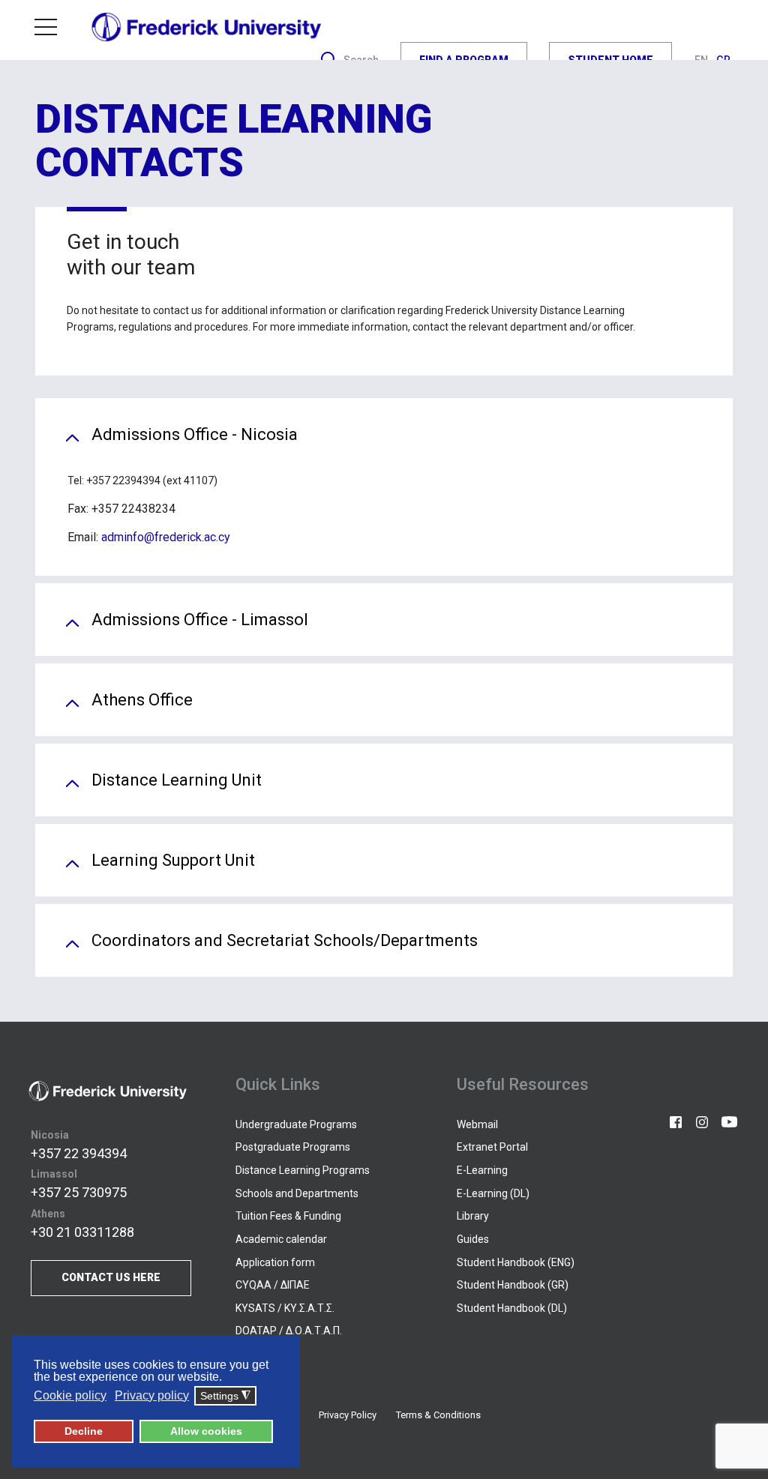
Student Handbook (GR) (512, 1285)
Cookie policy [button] (70, 1395)
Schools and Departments (297, 1193)
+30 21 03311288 (82, 1232)
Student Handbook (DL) (512, 1308)
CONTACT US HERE (111, 1277)
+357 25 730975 (79, 1192)
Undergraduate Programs (296, 1124)
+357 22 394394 (79, 1153)
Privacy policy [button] (152, 1395)
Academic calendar (281, 1239)
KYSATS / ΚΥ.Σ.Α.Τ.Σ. (285, 1308)
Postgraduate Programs (293, 1147)
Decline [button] (83, 1431)
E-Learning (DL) (493, 1193)
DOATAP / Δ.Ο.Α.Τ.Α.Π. (289, 1331)
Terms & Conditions (438, 1415)
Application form (275, 1262)
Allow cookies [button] (206, 1431)
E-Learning (482, 1170)
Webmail (477, 1124)
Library (473, 1216)
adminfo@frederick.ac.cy (165, 537)
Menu (51, 27)
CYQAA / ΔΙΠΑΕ (273, 1285)
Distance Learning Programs (303, 1170)
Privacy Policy (347, 1415)
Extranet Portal (492, 1147)
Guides (473, 1239)
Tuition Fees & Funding (288, 1216)
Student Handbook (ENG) (515, 1262)
